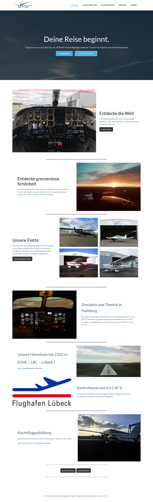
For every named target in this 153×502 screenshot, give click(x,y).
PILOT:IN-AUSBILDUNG (90, 5)
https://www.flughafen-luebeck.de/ (30, 368)
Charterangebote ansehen (22, 259)
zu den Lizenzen (106, 129)
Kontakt (134, 5)
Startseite (75, 5)
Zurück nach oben (68, 470)
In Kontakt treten (83, 470)
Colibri (105, 496)
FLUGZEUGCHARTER (107, 5)
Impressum (122, 5)
